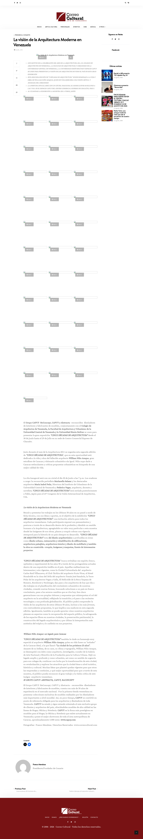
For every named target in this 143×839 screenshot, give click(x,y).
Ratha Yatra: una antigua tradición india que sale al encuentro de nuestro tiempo (121, 114)
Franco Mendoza (39, 764)
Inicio (39, 27)
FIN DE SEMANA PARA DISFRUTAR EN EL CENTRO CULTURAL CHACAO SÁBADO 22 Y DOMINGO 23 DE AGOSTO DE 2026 (121, 100)
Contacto (94, 817)
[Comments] (16, 92)
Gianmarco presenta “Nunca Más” (121, 86)
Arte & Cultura (51, 27)
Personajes (65, 27)
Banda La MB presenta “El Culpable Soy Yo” (121, 74)
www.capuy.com (68, 720)
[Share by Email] (16, 85)
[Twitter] (17, 3)
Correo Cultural (63, 827)
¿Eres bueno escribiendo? (69, 817)
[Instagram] (20, 3)
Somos (54, 817)
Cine (85, 27)
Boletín (85, 817)
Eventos (76, 27)
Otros (101, 27)
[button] (35, 107)
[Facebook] (14, 3)
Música (93, 27)
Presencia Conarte (22, 35)
